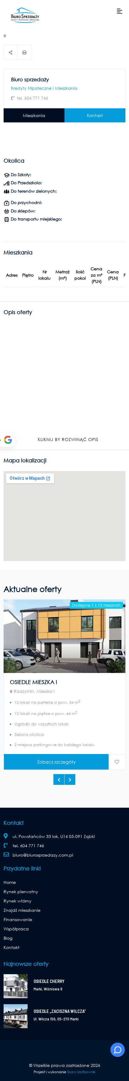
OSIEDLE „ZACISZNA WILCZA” (60, 1011)
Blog (8, 938)
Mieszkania (34, 115)
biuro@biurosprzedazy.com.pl (43, 855)
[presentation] (58, 779)
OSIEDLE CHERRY (49, 981)
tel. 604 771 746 (28, 845)
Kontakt (95, 115)
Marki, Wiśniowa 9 (48, 988)
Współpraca (16, 929)
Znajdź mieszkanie (22, 910)
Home (10, 882)
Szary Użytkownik (81, 1071)
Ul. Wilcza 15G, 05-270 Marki (56, 1018)
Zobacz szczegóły (56, 762)
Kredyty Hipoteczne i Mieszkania (44, 88)
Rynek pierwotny (21, 891)
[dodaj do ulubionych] (117, 762)
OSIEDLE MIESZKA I (33, 682)
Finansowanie (18, 919)
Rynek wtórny (18, 901)
